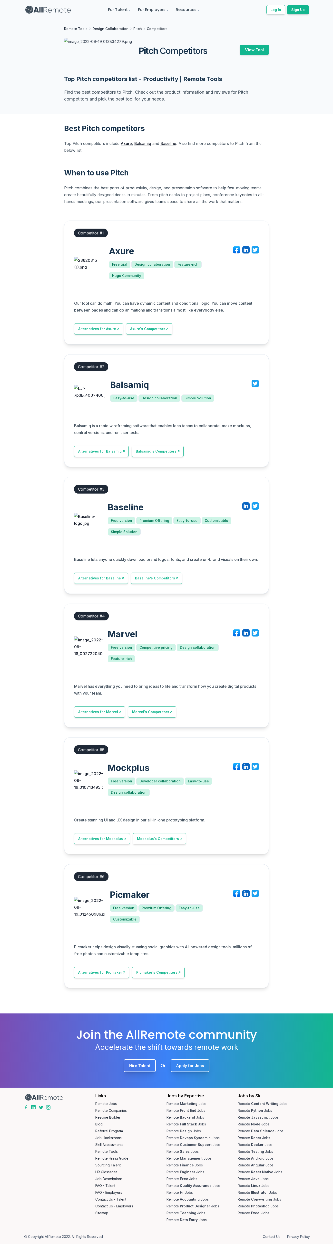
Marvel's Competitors (150, 712)
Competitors (157, 29)
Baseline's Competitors (155, 578)
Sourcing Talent (108, 1165)
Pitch (137, 29)
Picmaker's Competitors (156, 972)
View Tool (254, 49)
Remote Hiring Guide (111, 1158)
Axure (126, 143)
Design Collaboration (110, 29)
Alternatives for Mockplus (100, 839)
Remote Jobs (106, 1104)
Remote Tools (76, 29)
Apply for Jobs (190, 1065)
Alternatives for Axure (97, 329)
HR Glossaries (106, 1172)
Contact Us (271, 1236)
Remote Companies (111, 1110)
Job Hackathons (108, 1138)
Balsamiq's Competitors (156, 451)
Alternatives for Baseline (99, 578)
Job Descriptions (109, 1179)
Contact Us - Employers (114, 1206)
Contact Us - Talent (110, 1199)
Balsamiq (142, 143)
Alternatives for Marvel (98, 712)
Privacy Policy (298, 1236)
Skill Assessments (109, 1145)
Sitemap (101, 1213)
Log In (276, 10)
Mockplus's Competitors (158, 839)
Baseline (168, 143)
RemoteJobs (186, 1104)
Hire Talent (139, 1065)
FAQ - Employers (108, 1192)
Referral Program (109, 1131)
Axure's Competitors (147, 329)
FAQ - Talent (105, 1185)
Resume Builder (107, 1117)
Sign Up (298, 10)
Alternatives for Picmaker (100, 972)
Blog (99, 1124)
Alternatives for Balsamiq (100, 451)
